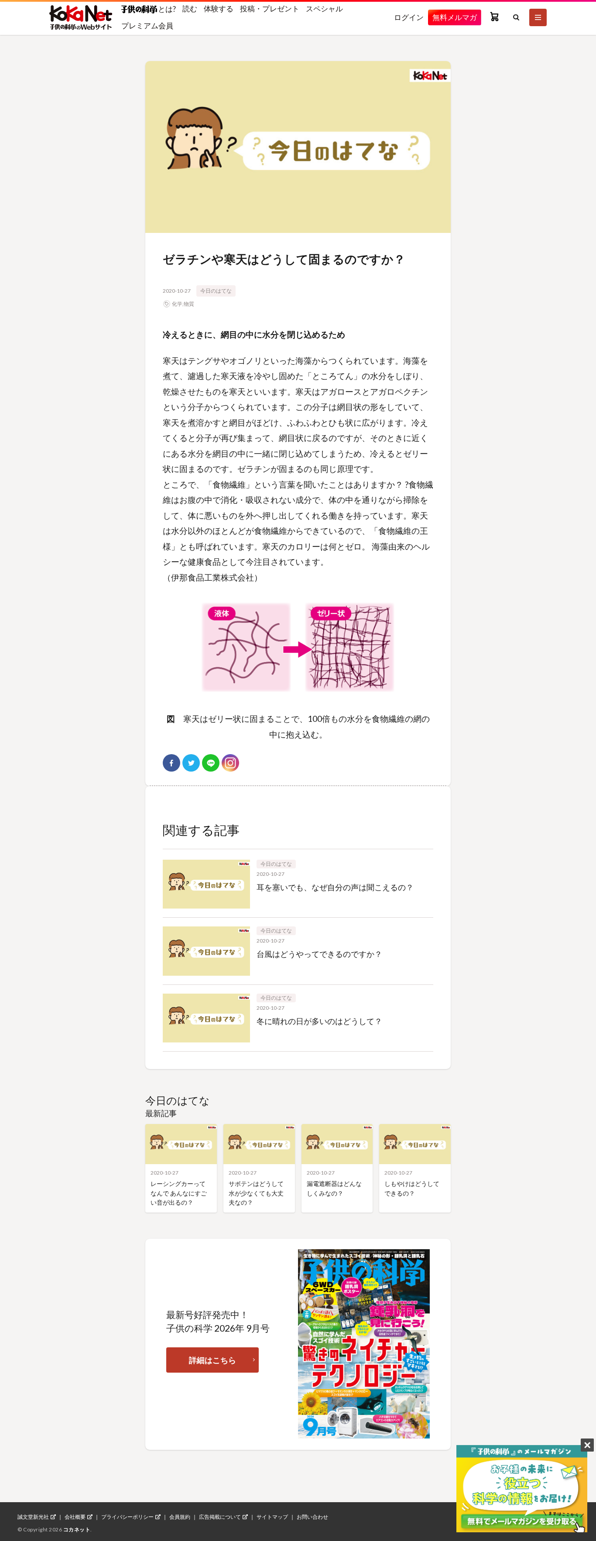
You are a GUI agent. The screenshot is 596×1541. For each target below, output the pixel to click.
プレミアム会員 (147, 25)
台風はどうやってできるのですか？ (319, 954)
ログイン (409, 17)
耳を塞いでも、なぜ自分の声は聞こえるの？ (335, 887)
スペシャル (324, 8)
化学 (177, 304)
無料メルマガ (454, 17)
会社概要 (75, 1517)
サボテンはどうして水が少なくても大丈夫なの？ (256, 1193)
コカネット (77, 1529)
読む (189, 8)
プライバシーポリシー (127, 1517)
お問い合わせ (312, 1517)
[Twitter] (191, 763)
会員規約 (179, 1517)
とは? (166, 9)
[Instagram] (230, 763)
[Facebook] (171, 763)
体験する (218, 8)
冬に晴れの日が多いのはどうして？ (319, 1021)
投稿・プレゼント (269, 8)
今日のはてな (216, 290)
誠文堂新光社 (33, 1517)
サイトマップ (272, 1517)
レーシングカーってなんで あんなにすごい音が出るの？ (179, 1193)
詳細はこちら (212, 1360)
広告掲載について (220, 1517)
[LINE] (210, 763)
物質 (189, 304)
